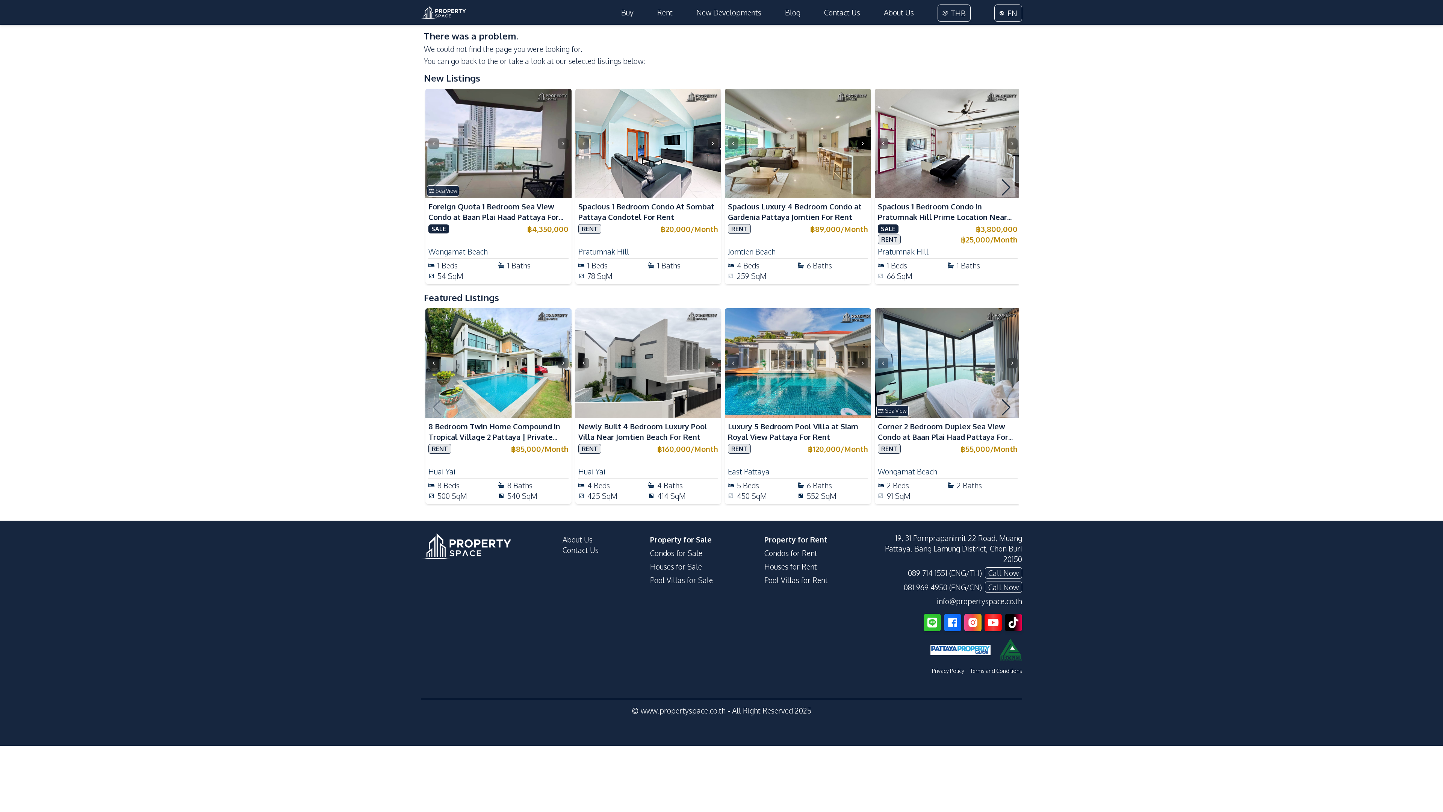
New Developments (728, 12)
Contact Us (842, 12)
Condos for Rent (790, 553)
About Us (899, 12)
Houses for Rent (790, 566)
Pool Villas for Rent (796, 580)
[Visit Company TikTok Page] (1013, 622)
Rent (665, 12)
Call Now (1003, 573)
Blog (792, 12)
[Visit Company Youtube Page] (993, 622)
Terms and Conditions (996, 671)
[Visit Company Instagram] (973, 622)
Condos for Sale (676, 553)
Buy (627, 12)
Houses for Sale (676, 566)
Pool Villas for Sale (681, 580)
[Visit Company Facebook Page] (952, 622)
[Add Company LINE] (932, 622)
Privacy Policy (948, 671)
